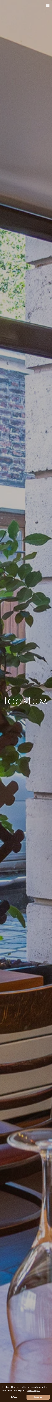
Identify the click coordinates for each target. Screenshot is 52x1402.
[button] (47, 5)
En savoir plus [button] (33, 1390)
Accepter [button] (38, 1397)
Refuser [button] (14, 1397)
